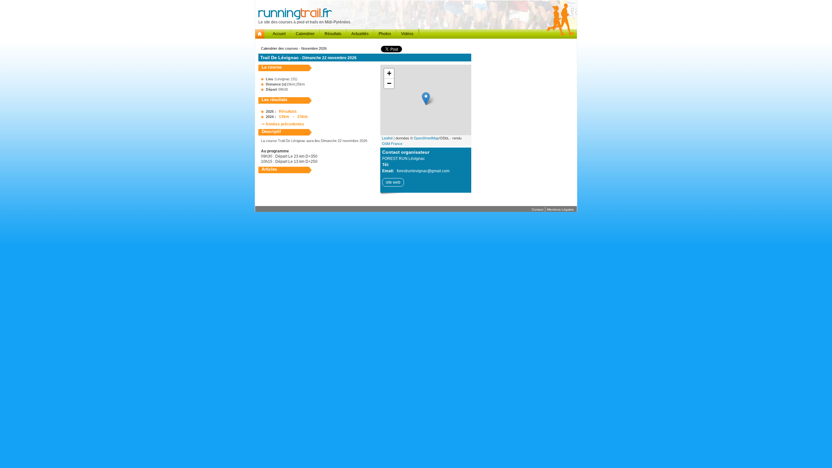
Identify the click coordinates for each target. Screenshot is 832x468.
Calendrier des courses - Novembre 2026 (294, 48)
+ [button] (389, 73)
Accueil (279, 34)
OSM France (392, 143)
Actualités (360, 34)
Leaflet (387, 137)
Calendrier (305, 34)
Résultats (333, 34)
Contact (537, 209)
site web (393, 182)
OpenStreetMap (426, 137)
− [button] (389, 83)
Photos (385, 34)
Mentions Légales (560, 209)
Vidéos (407, 34)
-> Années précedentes (282, 124)
